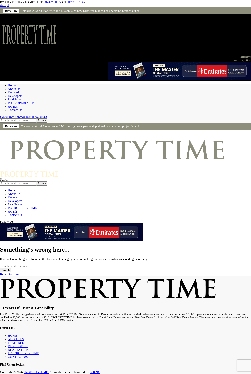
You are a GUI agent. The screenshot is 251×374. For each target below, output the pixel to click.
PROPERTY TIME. (36, 372)
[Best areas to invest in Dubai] (179, 78)
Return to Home (10, 274)
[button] (4, 5)
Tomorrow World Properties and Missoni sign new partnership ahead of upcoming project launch (80, 10)
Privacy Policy (52, 1)
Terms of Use (75, 1)
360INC (95, 372)
